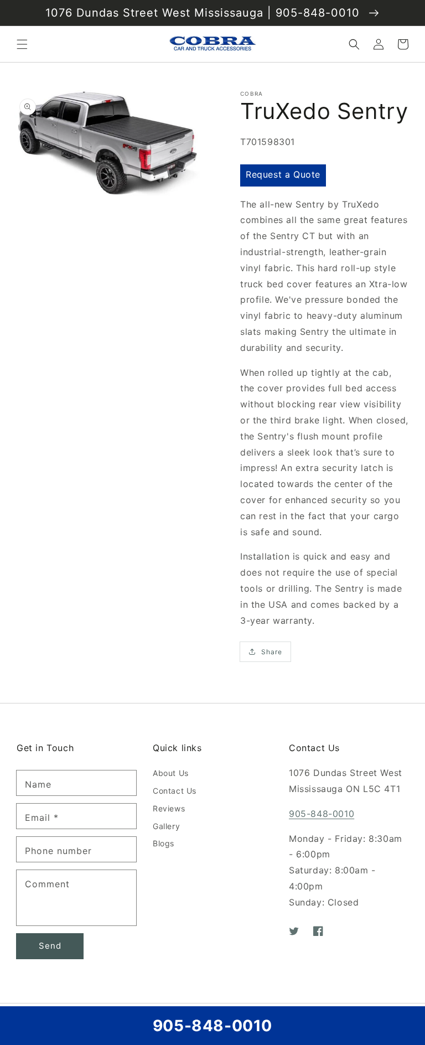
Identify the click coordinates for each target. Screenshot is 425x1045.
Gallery (166, 826)
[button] (22, 44)
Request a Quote (283, 174)
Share (271, 652)
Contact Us (174, 790)
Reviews (169, 808)
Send (50, 945)
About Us (171, 773)
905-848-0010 (321, 813)
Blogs (163, 843)
